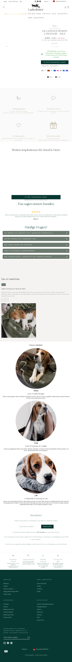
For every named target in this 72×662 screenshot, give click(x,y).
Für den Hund (34, 14)
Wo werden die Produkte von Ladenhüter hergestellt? (28, 233)
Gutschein (63, 14)
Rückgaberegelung (41, 607)
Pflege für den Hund (9, 609)
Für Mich (46, 14)
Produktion (39, 589)
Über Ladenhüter (36, 18)
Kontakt (5, 1)
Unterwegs (6, 604)
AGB (38, 617)
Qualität (39, 586)
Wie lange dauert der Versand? (18, 245)
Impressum (39, 615)
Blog (21, 1)
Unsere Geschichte (13, 1)
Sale (54, 14)
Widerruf (39, 609)
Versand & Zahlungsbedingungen (45, 604)
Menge (54, 43)
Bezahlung (6, 583)
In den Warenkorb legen (36, 197)
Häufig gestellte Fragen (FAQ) (11, 591)
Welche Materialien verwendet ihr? (20, 239)
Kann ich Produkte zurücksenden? (19, 251)
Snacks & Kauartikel (8, 612)
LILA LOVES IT (54, 28)
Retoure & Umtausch (8, 589)
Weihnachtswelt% (15, 13)
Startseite (54, 26)
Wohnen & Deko (8, 617)
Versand (5, 586)
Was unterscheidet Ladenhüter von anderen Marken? (28, 257)
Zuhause (6, 607)
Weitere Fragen (7, 594)
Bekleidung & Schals (9, 615)
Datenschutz (40, 612)
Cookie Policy (40, 620)
